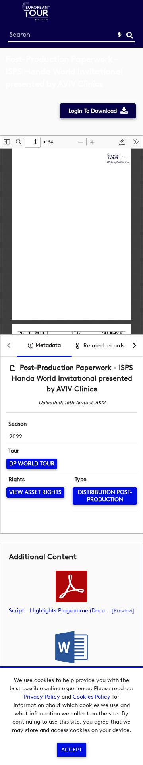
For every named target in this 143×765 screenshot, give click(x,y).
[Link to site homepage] (36, 18)
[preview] (123, 610)
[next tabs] (135, 346)
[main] (71, 379)
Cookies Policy (91, 696)
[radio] (122, 141)
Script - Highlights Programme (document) (64, 610)
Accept (71, 749)
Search (130, 35)
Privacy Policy (42, 696)
